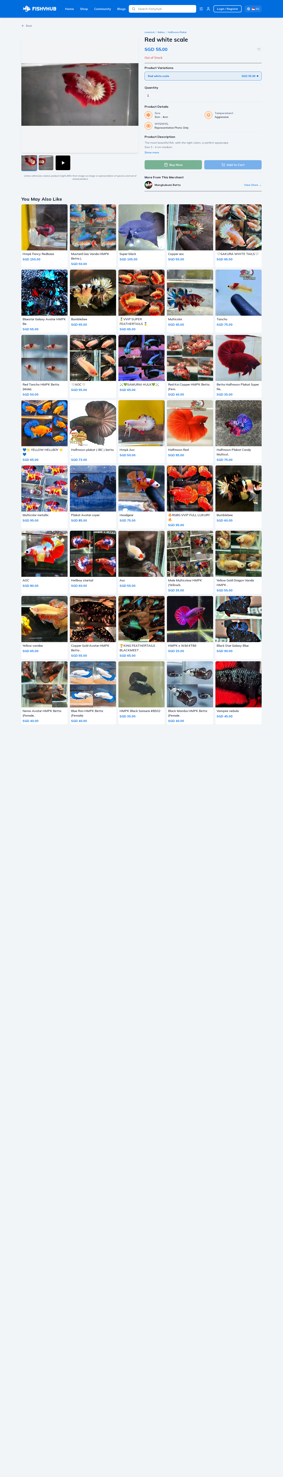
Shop (84, 9)
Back (29, 25)
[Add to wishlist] (259, 49)
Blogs (121, 9)
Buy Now (176, 165)
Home (69, 9)
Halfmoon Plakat (177, 32)
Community (102, 9)
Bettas (161, 32)
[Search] (133, 9)
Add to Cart (236, 165)
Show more (152, 152)
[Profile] (208, 9)
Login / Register (227, 9)
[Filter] (201, 9)
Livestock (150, 32)
